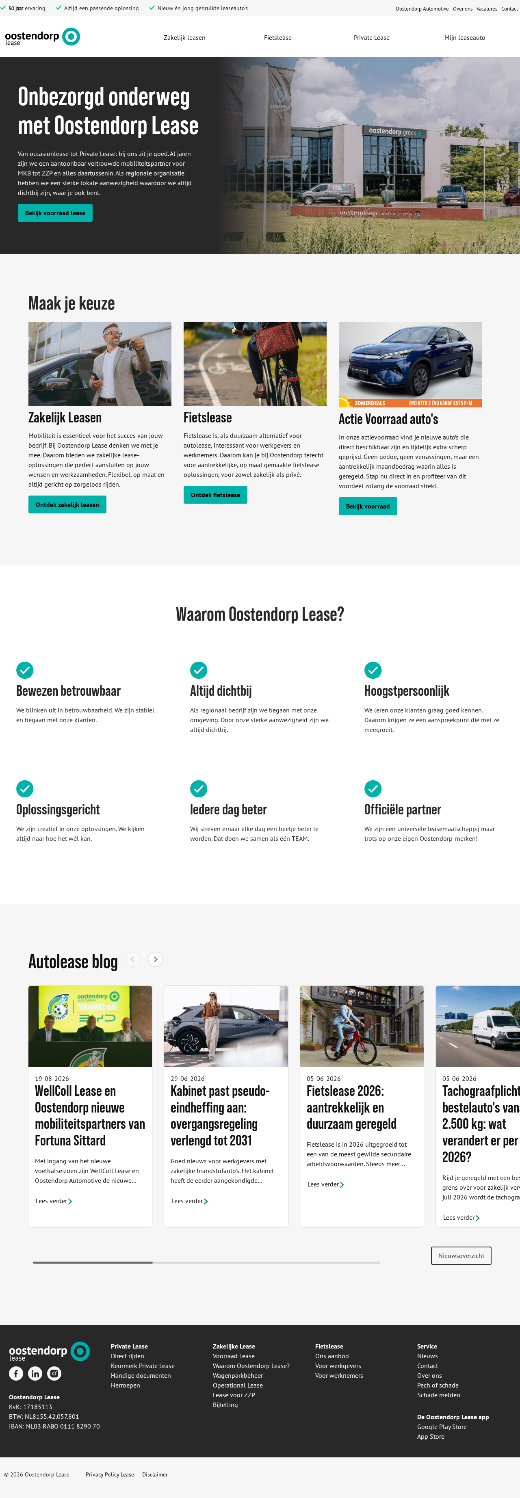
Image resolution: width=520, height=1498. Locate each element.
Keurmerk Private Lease (143, 1366)
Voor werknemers (339, 1375)
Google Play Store (442, 1426)
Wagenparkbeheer (238, 1375)
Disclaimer (155, 1474)
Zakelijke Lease (234, 1346)
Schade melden (438, 1395)
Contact (427, 1366)
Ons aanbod (332, 1356)
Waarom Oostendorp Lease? (251, 1366)
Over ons (429, 1375)
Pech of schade (438, 1385)
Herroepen (125, 1385)
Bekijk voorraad (368, 506)
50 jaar (16, 8)
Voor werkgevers (338, 1366)
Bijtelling (225, 1405)
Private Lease (129, 1346)
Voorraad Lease (234, 1356)
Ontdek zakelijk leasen (67, 504)
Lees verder (51, 1201)
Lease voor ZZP (234, 1395)
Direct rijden (127, 1356)
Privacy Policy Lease (110, 1474)
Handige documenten (141, 1375)
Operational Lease (238, 1385)
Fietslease (329, 1346)
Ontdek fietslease (215, 495)
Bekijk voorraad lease (55, 213)
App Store (430, 1436)
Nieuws (427, 1356)
